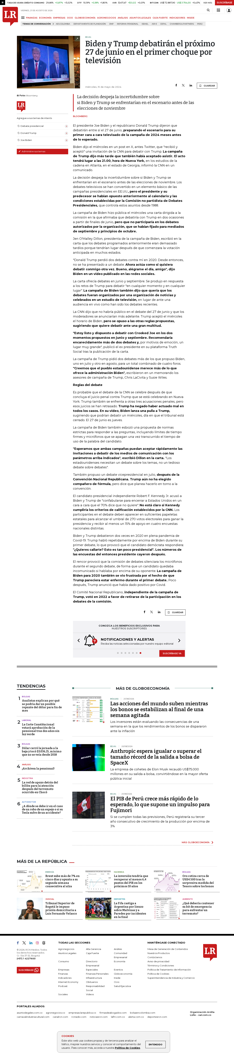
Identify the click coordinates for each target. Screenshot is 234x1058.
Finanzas (63, 973)
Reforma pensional (127, 24)
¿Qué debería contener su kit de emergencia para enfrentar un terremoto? (198, 908)
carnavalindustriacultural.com (33, 1016)
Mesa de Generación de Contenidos (167, 949)
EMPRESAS (59, 17)
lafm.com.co (118, 1016)
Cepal (163, 24)
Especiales (92, 969)
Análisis (26, 764)
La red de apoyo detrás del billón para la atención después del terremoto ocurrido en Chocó (40, 787)
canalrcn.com (60, 1016)
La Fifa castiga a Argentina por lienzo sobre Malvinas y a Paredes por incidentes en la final (130, 910)
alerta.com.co (136, 1016)
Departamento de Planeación (89, 24)
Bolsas (26, 696)
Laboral (26, 720)
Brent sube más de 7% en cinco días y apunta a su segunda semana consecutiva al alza (62, 881)
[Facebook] (176, 85)
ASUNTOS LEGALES (140, 17)
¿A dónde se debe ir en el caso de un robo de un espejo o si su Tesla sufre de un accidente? (42, 809)
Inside (117, 977)
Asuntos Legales (67, 953)
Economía (119, 961)
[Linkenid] (32, 943)
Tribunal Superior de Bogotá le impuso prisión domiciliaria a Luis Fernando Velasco (61, 908)
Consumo (63, 961)
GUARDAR (209, 85)
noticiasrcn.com (99, 1016)
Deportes (119, 899)
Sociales (63, 994)
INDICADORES (177, 17)
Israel (145, 24)
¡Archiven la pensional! (38, 768)
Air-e (154, 24)
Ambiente (187, 899)
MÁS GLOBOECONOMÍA (196, 842)
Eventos (118, 969)
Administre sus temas (33, 151)
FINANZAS (31, 17)
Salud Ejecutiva (122, 986)
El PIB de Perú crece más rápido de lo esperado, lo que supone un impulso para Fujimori (160, 804)
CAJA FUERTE (160, 17)
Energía (49, 872)
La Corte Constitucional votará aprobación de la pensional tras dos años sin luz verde (40, 729)
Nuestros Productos (158, 953)
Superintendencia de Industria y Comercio (171, 977)
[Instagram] (38, 943)
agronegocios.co (55, 1012)
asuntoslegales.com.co (29, 1012)
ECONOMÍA (45, 17)
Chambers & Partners (182, 24)
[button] (77, 641)
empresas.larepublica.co (82, 1012)
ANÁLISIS (123, 17)
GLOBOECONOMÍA (85, 17)
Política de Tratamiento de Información (169, 969)
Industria (27, 778)
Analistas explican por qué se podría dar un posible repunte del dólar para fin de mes (42, 705)
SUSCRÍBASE (224, 2)
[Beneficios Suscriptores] (218, 10)
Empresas (63, 969)
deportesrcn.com (157, 1016)
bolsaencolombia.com (142, 1012)
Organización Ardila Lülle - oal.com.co (202, 1013)
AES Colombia (63, 24)
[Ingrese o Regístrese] (228, 10)
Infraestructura (94, 977)
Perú (199, 24)
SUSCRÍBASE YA (172, 653)
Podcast (62, 986)
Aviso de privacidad (158, 961)
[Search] (208, 10)
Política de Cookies (127, 1047)
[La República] (10, 16)
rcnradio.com (78, 1016)
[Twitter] (183, 85)
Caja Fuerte (92, 953)
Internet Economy (68, 982)
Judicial (49, 899)
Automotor (29, 802)
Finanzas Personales (97, 973)
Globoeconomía (123, 973)
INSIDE (190, 17)
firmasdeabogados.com (113, 1012)
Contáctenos (154, 957)
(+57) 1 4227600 (26, 958)
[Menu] (23, 17)
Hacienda (119, 872)
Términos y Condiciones (160, 965)
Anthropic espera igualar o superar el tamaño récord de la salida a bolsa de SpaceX (156, 757)
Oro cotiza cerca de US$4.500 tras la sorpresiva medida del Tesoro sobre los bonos (198, 881)
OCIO (70, 17)
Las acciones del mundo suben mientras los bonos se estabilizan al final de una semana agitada (159, 709)
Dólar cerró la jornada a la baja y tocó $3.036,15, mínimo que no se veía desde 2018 (41, 751)
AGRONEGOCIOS (106, 17)
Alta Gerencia (93, 949)
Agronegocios (66, 949)
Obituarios (92, 982)
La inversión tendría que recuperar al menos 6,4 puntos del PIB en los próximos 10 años (131, 881)
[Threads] (45, 943)
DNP (111, 24)
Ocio (116, 982)
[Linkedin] (191, 85)
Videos (90, 994)
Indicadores (64, 977)
